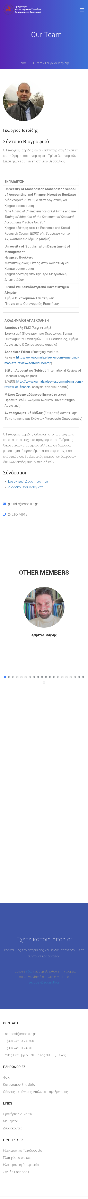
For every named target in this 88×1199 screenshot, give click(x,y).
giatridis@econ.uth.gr (23, 504)
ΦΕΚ (6, 1077)
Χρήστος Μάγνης (44, 635)
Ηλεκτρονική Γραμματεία (21, 1165)
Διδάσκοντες (13, 1128)
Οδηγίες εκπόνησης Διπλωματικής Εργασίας (35, 1092)
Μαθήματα (10, 1121)
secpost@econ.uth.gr (43, 982)
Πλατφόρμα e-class (17, 1158)
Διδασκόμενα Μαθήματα (26, 487)
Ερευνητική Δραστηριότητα (28, 481)
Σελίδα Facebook (16, 1172)
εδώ (29, 971)
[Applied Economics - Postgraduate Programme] (22, 11)
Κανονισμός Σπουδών (19, 1085)
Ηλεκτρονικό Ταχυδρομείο (22, 1150)
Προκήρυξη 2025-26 (17, 1114)
